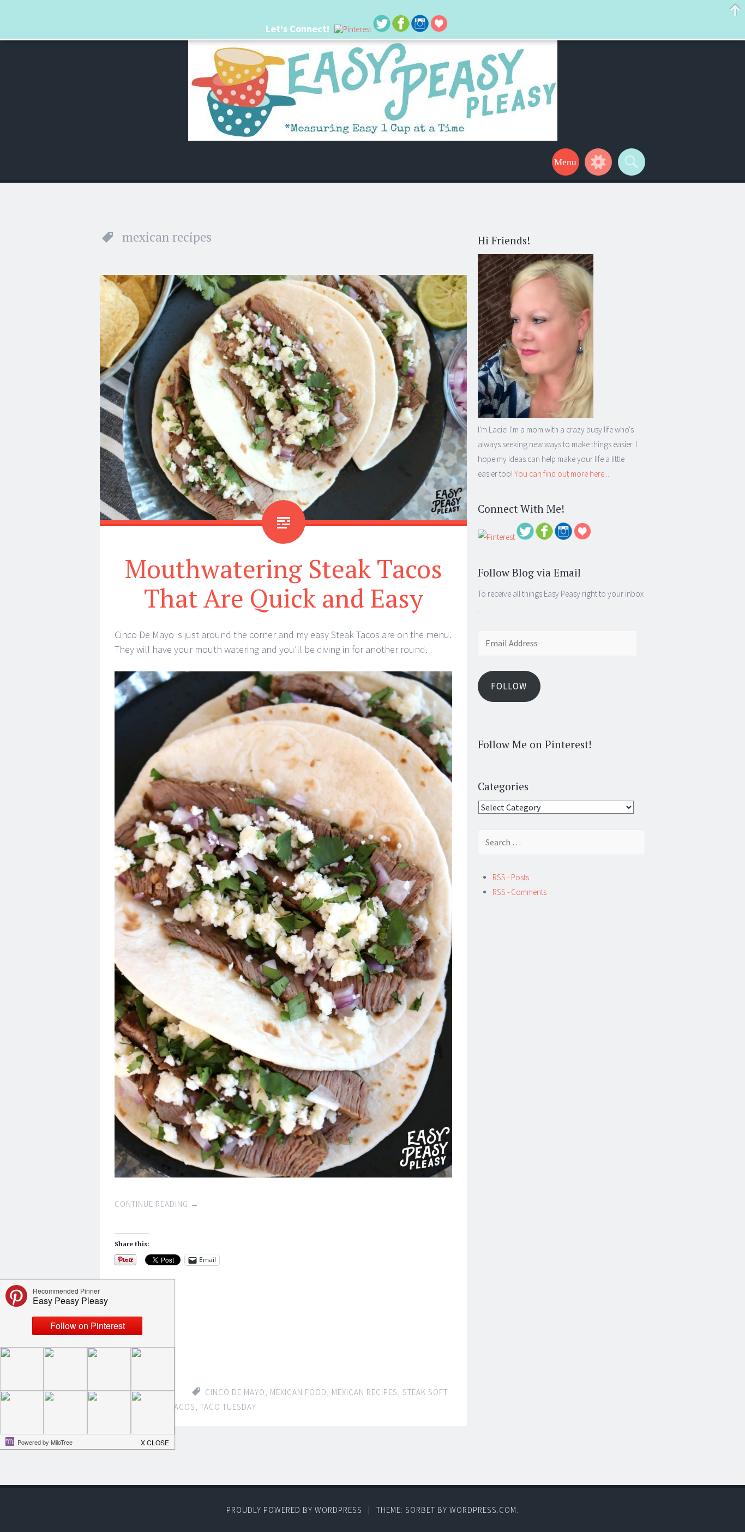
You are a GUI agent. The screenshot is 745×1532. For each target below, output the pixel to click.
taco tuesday (228, 1407)
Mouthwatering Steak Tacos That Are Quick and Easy (283, 583)
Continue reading (157, 1204)
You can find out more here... (561, 473)
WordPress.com (482, 1510)
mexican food (298, 1392)
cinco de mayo (235, 1392)
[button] (155, 1439)
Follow (509, 686)
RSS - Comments (519, 892)
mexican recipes (365, 1392)
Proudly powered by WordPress (294, 1510)
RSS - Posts (510, 877)
